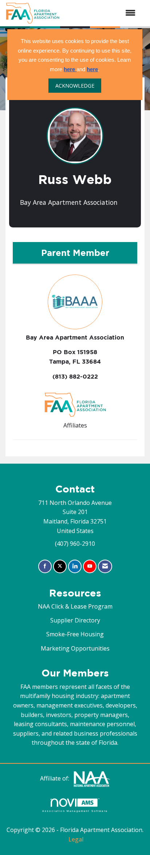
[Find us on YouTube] (89, 566)
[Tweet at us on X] (60, 566)
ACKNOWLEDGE (74, 85)
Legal (75, 839)
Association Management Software (75, 810)
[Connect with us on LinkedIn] (75, 566)
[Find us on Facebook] (45, 566)
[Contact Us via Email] (105, 566)
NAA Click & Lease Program (75, 606)
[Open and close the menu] (101, 13)
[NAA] (92, 779)
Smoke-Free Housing (75, 634)
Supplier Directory (75, 620)
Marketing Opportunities (75, 648)
